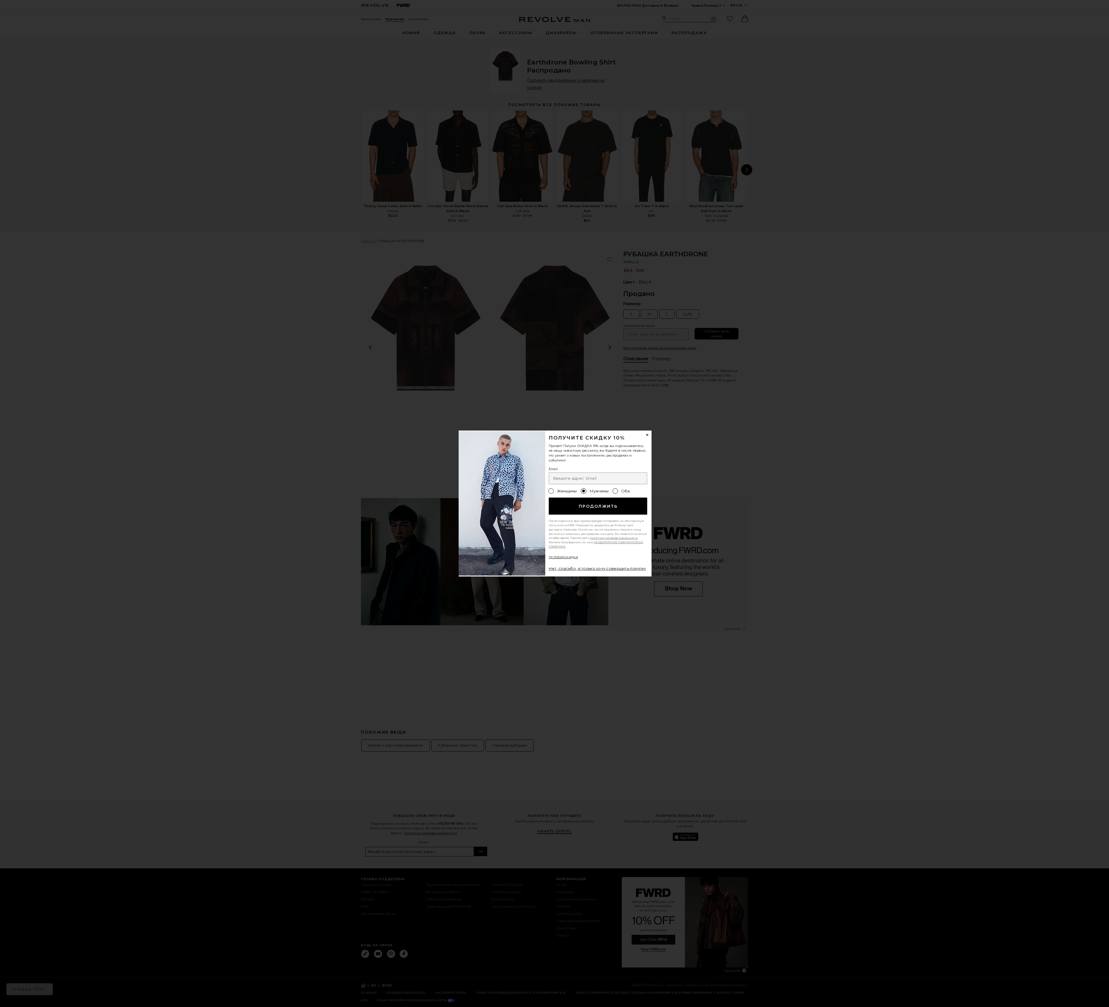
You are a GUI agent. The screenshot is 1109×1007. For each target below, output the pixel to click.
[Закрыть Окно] (647, 435)
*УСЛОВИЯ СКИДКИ (563, 557)
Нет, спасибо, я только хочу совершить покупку (597, 568)
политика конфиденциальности (614, 537)
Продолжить (598, 506)
